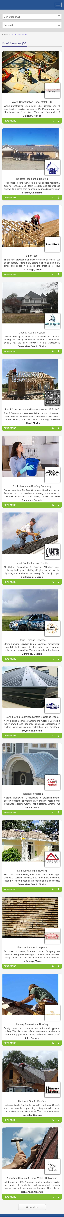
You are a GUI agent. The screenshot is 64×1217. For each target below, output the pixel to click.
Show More (32, 1207)
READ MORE (10, 120)
